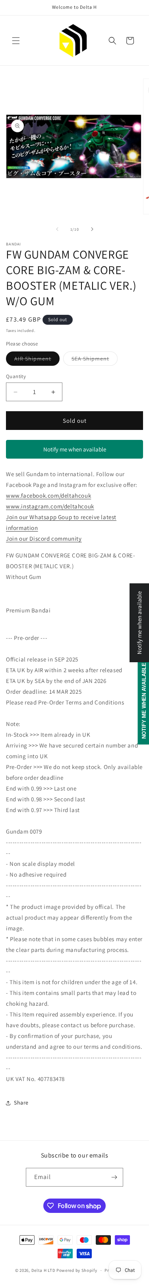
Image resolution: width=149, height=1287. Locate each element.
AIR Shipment (37, 360)
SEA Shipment (95, 360)
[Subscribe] (114, 1177)
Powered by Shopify (76, 1270)
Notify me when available (74, 449)
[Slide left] (57, 229)
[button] (16, 40)
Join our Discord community (44, 538)
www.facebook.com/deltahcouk (48, 495)
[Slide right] (92, 229)
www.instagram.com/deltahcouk (50, 506)
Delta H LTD (43, 1270)
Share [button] (21, 1102)
